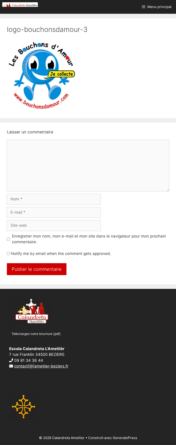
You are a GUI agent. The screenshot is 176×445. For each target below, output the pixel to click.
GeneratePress (125, 438)
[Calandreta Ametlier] (20, 4)
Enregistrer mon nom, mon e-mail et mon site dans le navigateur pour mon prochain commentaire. (89, 239)
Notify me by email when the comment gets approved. (60, 253)
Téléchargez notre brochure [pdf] (35, 334)
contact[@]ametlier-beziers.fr (41, 366)
